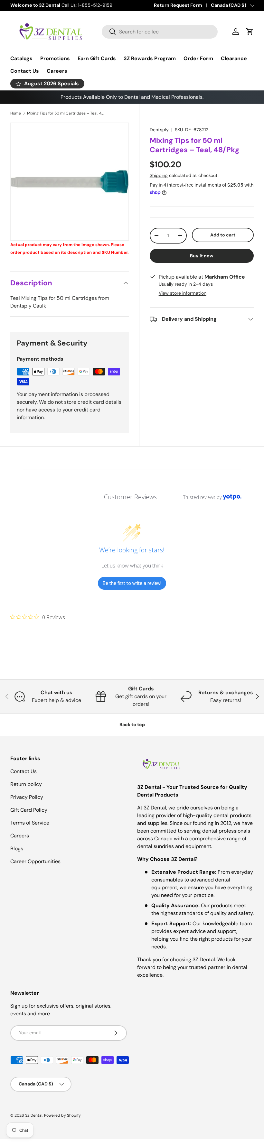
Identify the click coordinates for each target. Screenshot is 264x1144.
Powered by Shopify (62, 1115)
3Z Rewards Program (150, 58)
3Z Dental (33, 1115)
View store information (182, 293)
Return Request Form (178, 5)
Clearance (234, 58)
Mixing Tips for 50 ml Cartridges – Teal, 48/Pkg (65, 113)
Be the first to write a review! (132, 583)
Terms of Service (29, 822)
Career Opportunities (35, 861)
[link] (37, 617)
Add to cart (222, 235)
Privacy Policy (26, 797)
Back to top (132, 724)
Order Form (198, 58)
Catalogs (21, 58)
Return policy (26, 784)
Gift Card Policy (28, 810)
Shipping (159, 175)
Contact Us (24, 71)
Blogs (16, 848)
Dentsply (159, 130)
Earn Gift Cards (97, 58)
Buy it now (201, 256)
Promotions (55, 58)
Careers (57, 71)
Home (15, 113)
